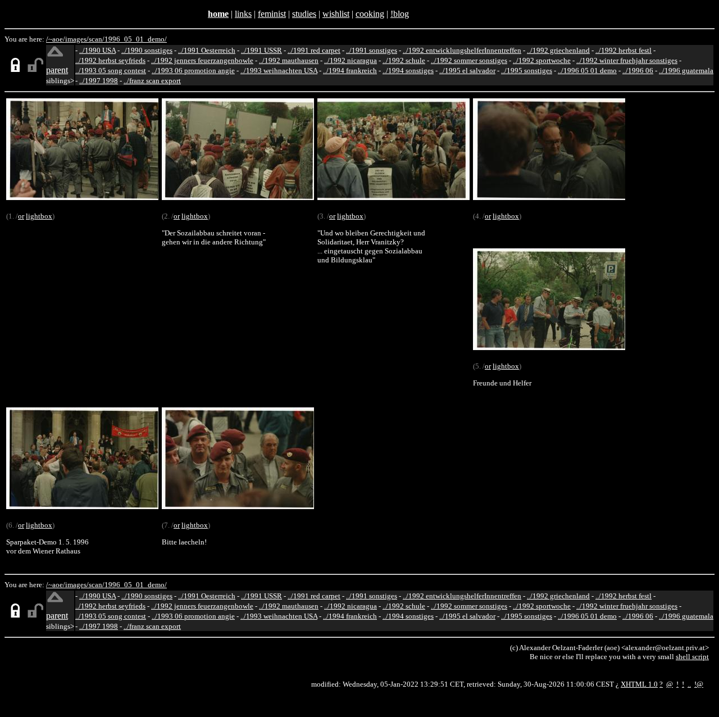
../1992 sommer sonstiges (469, 60)
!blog (399, 14)
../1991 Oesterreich (206, 50)
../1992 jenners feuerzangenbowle (202, 60)
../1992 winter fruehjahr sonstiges (626, 60)
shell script (692, 656)
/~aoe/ (55, 39)
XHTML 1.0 (639, 684)
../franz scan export (152, 80)
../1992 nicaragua (350, 60)
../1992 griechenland (558, 50)
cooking (370, 14)
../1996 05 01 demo (587, 70)
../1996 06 (637, 70)
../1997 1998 (98, 80)
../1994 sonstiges (408, 70)
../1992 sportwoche (542, 60)
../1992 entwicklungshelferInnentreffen (462, 50)
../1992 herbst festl (623, 50)
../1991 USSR (261, 50)
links (243, 14)
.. (689, 684)
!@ (698, 684)
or (21, 216)
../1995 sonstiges (526, 70)
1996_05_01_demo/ (135, 39)
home (218, 14)
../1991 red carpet (314, 50)
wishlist (335, 14)
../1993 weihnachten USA (278, 70)
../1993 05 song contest (110, 70)
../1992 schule (404, 60)
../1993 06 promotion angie (193, 70)
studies (304, 14)
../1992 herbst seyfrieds (110, 60)
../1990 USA (97, 50)
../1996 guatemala (686, 70)
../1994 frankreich (350, 70)
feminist (272, 14)
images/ (77, 39)
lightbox (39, 216)
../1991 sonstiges (371, 50)
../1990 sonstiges (146, 50)
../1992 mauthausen (288, 60)
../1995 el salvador (467, 70)
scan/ (96, 39)
